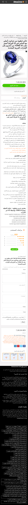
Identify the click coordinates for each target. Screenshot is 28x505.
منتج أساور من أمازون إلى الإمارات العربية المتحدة (16, 471)
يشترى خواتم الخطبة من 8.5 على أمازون (19, 340)
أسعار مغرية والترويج (21, 354)
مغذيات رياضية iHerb (22, 469)
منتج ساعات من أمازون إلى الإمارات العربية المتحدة (16, 486)
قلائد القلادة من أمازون (21, 467)
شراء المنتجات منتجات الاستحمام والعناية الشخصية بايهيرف (14, 463)
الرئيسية (25, 35)
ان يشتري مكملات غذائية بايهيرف (19, 436)
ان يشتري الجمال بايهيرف (21, 432)
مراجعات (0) (17, 97)
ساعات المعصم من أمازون (21, 449)
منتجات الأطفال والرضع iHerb (10, 473)
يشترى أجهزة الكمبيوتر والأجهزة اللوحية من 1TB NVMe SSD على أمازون (14, 497)
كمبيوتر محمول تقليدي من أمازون (9, 467)
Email (24, 312)
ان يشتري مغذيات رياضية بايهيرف (19, 434)
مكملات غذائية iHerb (12, 469)
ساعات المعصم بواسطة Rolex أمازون (18, 447)
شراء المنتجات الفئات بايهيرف (20, 455)
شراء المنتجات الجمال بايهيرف (20, 453)
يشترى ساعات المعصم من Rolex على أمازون (17, 499)
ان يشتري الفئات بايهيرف (10, 432)
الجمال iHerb (9, 428)
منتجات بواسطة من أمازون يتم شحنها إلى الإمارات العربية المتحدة (15, 483)
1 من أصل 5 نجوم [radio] (2, 269)
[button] (26, 51)
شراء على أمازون (14, 85)
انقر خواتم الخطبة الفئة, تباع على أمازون (18, 152)
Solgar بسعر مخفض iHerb (11, 426)
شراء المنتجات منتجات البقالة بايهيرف (19, 465)
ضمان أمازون (6, 353)
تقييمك (24, 269)
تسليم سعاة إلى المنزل (14, 354)
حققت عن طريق (8, 442)
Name (24, 306)
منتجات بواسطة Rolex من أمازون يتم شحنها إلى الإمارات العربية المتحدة (15, 480)
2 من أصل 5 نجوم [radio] (3, 269)
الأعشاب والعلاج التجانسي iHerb (20, 428)
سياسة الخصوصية (20, 418)
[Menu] (26, 2)
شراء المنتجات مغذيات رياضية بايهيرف (18, 457)
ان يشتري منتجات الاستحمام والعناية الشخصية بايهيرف (15, 440)
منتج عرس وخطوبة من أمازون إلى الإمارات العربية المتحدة (16, 337)
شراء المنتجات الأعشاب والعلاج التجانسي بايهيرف (16, 451)
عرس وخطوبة (6, 335)
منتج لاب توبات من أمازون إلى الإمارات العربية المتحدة (15, 490)
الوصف (24, 97)
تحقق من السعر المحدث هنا (8, 113)
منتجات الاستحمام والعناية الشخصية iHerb (18, 475)
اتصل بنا (25, 418)
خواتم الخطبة (18, 35)
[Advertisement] (14, 19)
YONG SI (24, 333)
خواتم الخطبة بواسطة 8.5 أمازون (17, 336)
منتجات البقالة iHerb (22, 477)
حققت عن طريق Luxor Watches (19, 445)
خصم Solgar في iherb (6, 445)
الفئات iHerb (23, 430)
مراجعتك (23, 273)
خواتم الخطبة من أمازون (8, 336)
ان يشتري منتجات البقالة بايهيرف (20, 442)
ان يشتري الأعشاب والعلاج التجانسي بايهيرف (11, 430)
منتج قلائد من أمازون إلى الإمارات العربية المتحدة (16, 488)
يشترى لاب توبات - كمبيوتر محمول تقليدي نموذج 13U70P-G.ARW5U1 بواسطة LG (15, 502)
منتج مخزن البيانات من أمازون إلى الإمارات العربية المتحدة (15, 494)
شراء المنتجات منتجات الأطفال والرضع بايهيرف (17, 461)
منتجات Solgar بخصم (22, 473)
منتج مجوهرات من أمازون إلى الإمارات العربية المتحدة (15, 492)
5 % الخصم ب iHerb (22, 426)
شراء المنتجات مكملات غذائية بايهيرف (18, 459)
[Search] (6, 2)
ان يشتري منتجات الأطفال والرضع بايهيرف (18, 438)
